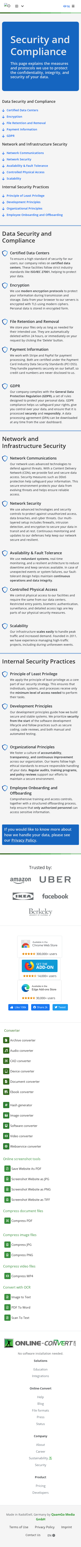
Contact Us (33, 1535)
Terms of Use (18, 1527)
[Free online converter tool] (9, 6)
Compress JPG (21, 1245)
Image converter (21, 1115)
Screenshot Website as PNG (31, 1189)
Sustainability (38, 1458)
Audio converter (21, 1050)
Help (40, 1397)
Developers (40, 1492)
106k (20, 1007)
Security (40, 1465)
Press (40, 1417)
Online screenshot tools (21, 1159)
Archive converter (23, 1040)
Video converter (21, 1136)
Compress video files (19, 1266)
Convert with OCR (17, 1287)
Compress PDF (21, 1221)
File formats (40, 1410)
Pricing (40, 1486)
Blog (40, 1403)
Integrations (40, 1376)
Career (40, 1451)
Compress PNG (22, 1255)
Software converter (23, 1126)
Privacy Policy (23, 840)
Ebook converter (22, 1092)
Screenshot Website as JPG (30, 1179)
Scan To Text (20, 1318)
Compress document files (23, 1211)
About (40, 1445)
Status (40, 1424)
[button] (19, 6)
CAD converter (20, 1061)
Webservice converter (25, 1146)
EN (50, 1535)
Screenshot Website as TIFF (30, 1200)
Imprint (66, 1527)
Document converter (25, 1081)
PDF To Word (20, 1307)
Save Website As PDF (26, 1169)
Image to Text (21, 1297)
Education (40, 1369)
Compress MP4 (22, 1276)
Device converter (22, 1071)
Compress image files (20, 1235)
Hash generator (21, 1105)
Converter (12, 1030)
